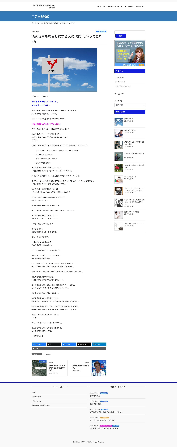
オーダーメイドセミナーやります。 (103, 420)
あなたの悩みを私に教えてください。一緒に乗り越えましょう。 (134, 202)
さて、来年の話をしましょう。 (134, 223)
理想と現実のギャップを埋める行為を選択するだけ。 (57, 368)
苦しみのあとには (130, 176)
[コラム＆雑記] (39, 368)
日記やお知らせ (120, 82)
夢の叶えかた (128, 119)
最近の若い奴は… (130, 130)
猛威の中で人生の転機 (131, 212)
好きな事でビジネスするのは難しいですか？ (106, 412)
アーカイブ (118, 101)
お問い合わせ (36, 397)
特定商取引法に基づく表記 (41, 405)
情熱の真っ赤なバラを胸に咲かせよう (104, 428)
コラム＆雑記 (101, 31)
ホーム (34, 392)
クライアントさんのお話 (123, 86)
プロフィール (36, 401)
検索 (120, 36)
